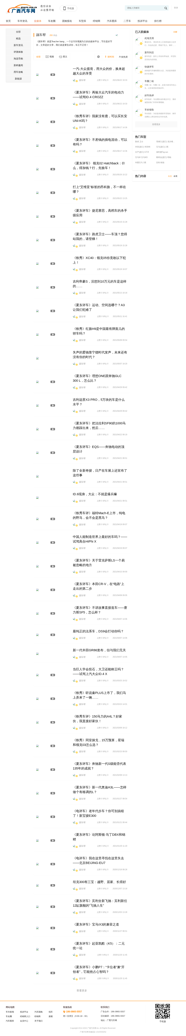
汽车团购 (38, 1012)
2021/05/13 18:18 (120, 293)
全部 (18, 32)
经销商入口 (25, 1016)
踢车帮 (46, 35)
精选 (18, 38)
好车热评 (149, 95)
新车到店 (149, 52)
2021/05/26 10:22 (120, 175)
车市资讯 (22, 21)
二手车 (127, 21)
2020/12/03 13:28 (120, 912)
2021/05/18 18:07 (120, 269)
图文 (65, 56)
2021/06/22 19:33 (120, 80)
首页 (8, 21)
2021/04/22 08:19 (120, 434)
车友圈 (52, 21)
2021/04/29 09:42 (120, 387)
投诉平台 (142, 21)
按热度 (124, 57)
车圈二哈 (149, 81)
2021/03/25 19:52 (120, 681)
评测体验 (18, 52)
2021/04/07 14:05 (120, 657)
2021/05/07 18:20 (120, 364)
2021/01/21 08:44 (120, 822)
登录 (176, 8)
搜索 (51, 1016)
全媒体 (37, 21)
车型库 (82, 21)
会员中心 (24, 1021)
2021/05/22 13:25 (120, 198)
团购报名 (67, 21)
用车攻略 (18, 72)
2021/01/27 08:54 (120, 799)
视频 (52, 56)
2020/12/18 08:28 (120, 869)
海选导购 (18, 58)
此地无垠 (149, 38)
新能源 (18, 78)
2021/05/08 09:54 (120, 340)
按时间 (110, 56)
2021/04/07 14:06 (120, 619)
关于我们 (38, 1021)
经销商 (96, 21)
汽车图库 (112, 21)
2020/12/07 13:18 (120, 889)
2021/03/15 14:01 (120, 704)
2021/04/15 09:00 (120, 572)
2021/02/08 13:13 (120, 775)
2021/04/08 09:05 (120, 595)
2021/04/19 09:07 (120, 524)
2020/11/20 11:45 (120, 955)
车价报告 (149, 109)
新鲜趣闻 (18, 65)
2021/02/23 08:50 (120, 751)
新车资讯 (18, 45)
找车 (51, 1012)
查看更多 (156, 124)
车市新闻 (10, 1012)
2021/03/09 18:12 (120, 728)
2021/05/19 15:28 (120, 222)
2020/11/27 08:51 (120, 931)
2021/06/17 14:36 (120, 127)
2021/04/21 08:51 (120, 458)
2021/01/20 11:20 (120, 846)
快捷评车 (149, 67)
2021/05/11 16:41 (120, 316)
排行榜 (158, 21)
